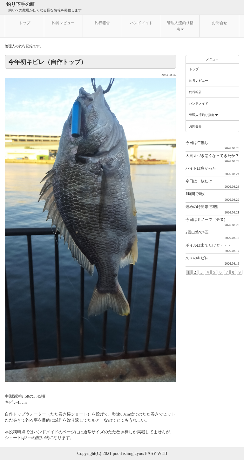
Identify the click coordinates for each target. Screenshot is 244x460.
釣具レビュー (63, 23)
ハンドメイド (141, 23)
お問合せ (219, 23)
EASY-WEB (156, 453)
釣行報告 (102, 23)
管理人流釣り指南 (180, 26)
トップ (24, 23)
